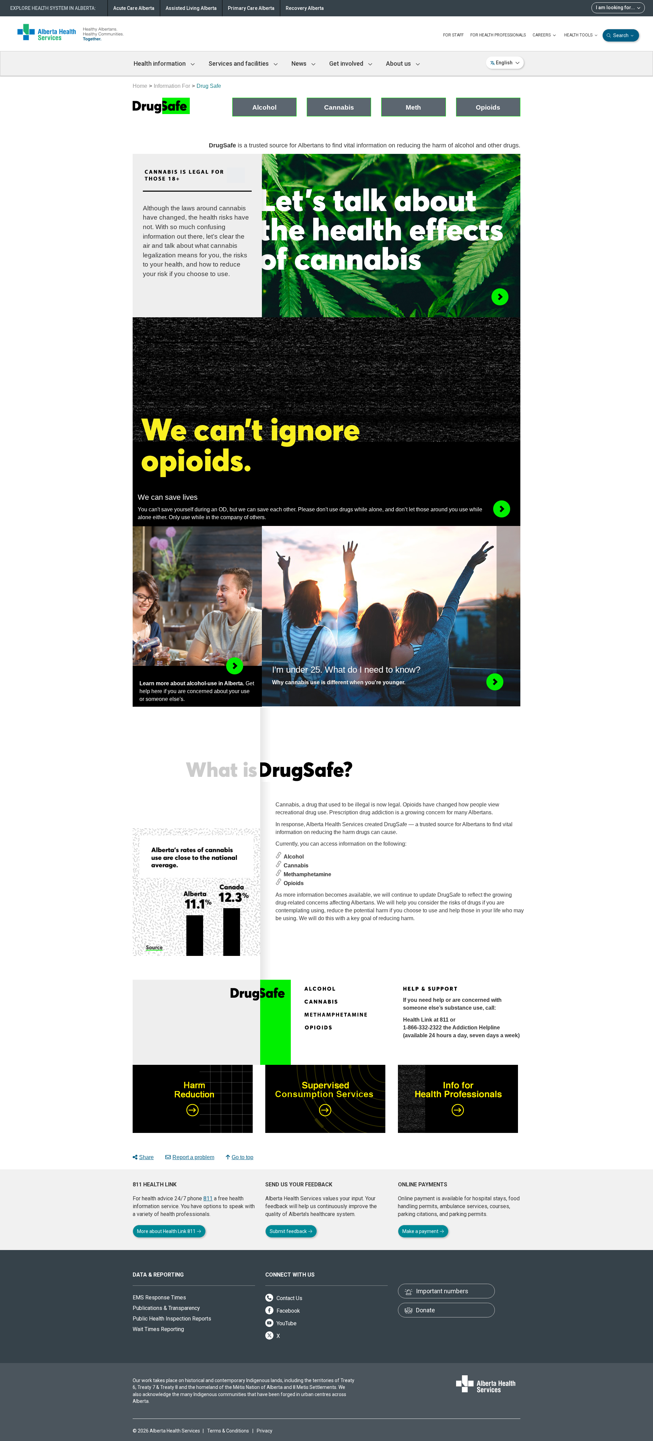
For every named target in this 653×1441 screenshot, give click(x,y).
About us (399, 63)
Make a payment (420, 1231)
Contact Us (288, 1298)
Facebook (287, 1311)
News (299, 63)
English (504, 62)
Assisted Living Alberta (191, 8)
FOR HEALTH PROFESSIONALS (498, 35)
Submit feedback (289, 1231)
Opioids (488, 107)
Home (140, 86)
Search (621, 35)
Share (146, 1157)
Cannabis (339, 107)
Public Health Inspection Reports (172, 1318)
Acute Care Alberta (133, 8)
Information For (172, 86)
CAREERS (542, 35)
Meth (413, 107)
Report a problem (193, 1157)
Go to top (242, 1157)
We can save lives (168, 497)
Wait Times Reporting (158, 1329)
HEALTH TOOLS (578, 35)
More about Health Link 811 (167, 1231)
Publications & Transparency (166, 1308)
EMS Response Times (159, 1297)
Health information (160, 63)
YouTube (286, 1323)
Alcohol (264, 107)
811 (208, 1198)
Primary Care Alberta (251, 8)
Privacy (264, 1431)
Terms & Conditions (228, 1431)
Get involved (347, 63)
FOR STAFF (453, 35)
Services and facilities (239, 63)
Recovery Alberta (305, 8)
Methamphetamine (307, 874)
